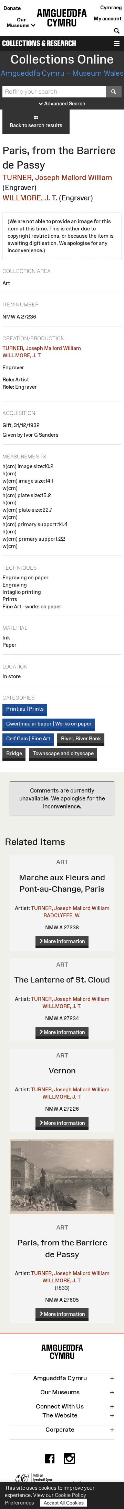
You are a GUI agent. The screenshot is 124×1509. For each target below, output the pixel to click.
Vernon (62, 1070)
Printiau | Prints (25, 709)
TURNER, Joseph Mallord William (57, 177)
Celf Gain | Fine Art (28, 738)
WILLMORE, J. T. (29, 198)
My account (108, 18)
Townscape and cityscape (63, 753)
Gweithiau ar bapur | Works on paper (49, 724)
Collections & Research (39, 43)
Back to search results (36, 125)
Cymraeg (111, 7)
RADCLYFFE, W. (62, 915)
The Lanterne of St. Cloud (62, 979)
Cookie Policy (70, 1495)
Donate (12, 8)
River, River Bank (81, 738)
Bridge (14, 753)
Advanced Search (64, 103)
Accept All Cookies (64, 1503)
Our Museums (19, 22)
